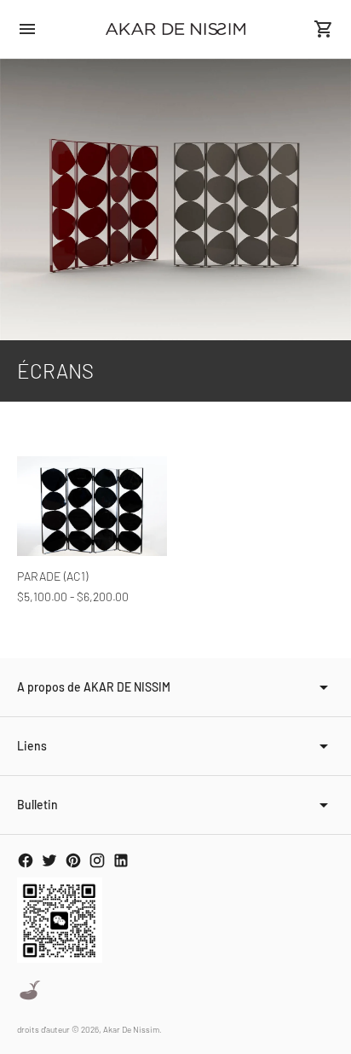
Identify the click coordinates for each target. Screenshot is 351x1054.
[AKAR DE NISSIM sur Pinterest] (73, 860)
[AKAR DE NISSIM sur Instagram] (97, 860)
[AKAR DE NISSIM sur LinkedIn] (120, 860)
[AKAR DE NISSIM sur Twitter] (49, 860)
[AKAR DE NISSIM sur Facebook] (25, 860)
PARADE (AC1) (52, 576)
